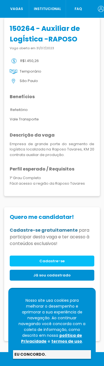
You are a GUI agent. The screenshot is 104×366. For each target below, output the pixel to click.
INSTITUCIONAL (47, 8)
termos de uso (66, 341)
